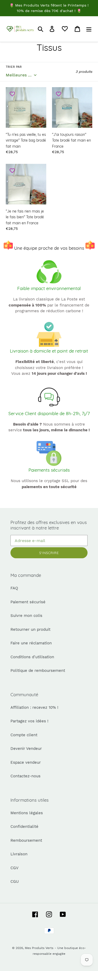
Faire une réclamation (31, 643)
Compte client (23, 735)
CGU (14, 881)
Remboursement (26, 840)
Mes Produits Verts (39, 948)
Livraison (18, 854)
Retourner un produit (30, 629)
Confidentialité (24, 826)
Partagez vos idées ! (29, 721)
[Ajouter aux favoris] (12, 93)
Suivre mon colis (26, 615)
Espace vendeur (25, 762)
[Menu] (89, 29)
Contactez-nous (25, 776)
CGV (14, 868)
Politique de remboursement (37, 670)
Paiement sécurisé (27, 602)
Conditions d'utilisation (32, 657)
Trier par (14, 67)
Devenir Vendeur (26, 748)
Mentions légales (26, 813)
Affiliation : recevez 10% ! (34, 707)
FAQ (14, 588)
